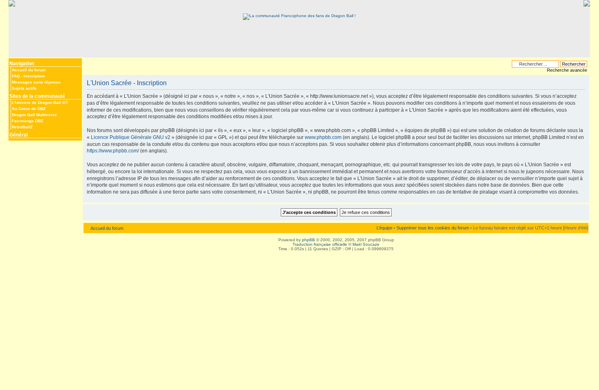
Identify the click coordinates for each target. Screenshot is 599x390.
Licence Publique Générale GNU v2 (130, 137)
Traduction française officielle (320, 244)
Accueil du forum (29, 70)
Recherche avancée (567, 70)
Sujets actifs (24, 88)
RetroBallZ (22, 127)
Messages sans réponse (36, 82)
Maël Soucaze (365, 244)
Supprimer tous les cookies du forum (432, 227)
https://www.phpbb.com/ (113, 151)
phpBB (308, 240)
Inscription (34, 76)
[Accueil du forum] (299, 15)
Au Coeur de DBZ (29, 108)
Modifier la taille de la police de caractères (89, 62)
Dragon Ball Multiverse (34, 114)
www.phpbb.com (323, 137)
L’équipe (384, 227)
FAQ (16, 76)
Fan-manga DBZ (27, 121)
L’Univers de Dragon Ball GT (40, 102)
